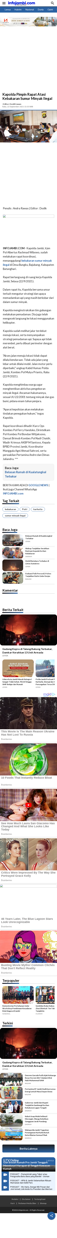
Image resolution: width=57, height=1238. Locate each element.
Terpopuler (10, 980)
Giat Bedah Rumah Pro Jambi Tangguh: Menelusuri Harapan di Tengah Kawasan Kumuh (26, 1165)
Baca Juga (9, 530)
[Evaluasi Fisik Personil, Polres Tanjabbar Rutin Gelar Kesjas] (12, 578)
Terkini (7, 1023)
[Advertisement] (28, 62)
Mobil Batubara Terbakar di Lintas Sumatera (37, 562)
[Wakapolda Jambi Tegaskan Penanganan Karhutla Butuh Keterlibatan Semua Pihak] (11, 1134)
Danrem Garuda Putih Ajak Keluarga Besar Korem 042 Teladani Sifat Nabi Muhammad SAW (40, 1078)
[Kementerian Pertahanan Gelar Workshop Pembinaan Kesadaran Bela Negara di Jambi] (18, 995)
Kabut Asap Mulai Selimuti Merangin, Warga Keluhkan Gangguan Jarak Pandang (36, 1119)
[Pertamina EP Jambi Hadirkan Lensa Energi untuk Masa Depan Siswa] (11, 1093)
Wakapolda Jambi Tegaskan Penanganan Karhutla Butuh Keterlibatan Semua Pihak (37, 1132)
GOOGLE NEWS (38, 485)
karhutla (37, 509)
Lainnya (50, 1160)
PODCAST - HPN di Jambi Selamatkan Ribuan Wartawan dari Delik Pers (30, 1182)
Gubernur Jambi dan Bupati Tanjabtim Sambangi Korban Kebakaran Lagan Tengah (37, 1105)
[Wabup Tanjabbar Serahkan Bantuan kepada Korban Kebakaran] (12, 553)
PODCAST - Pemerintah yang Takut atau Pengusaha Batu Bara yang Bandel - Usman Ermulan (29, 1176)
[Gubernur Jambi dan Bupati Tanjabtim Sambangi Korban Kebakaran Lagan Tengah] (11, 1106)
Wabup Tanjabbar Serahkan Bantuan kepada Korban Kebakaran (37, 551)
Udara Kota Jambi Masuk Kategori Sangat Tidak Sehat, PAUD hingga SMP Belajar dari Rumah (17, 682)
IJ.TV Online (11, 1160)
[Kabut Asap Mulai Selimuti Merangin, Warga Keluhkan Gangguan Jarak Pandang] (11, 1120)
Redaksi (15, 1199)
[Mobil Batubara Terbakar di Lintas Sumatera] (12, 565)
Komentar (10, 590)
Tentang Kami (39, 1199)
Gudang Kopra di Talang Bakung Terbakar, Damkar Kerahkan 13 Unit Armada (27, 650)
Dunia (41, 9)
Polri (24, 509)
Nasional (29, 9)
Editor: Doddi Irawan (12, 104)
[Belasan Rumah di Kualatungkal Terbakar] (12, 540)
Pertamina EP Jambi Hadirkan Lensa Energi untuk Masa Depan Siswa (40, 1090)
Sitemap (43, 1203)
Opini (50, 9)
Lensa (8, 9)
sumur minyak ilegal (15, 515)
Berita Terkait (12, 610)
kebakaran (10, 509)
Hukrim (18, 9)
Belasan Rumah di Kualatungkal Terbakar (38, 537)
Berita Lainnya (28, 1148)
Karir (13, 1203)
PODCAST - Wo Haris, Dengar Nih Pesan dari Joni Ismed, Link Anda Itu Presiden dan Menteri (31, 1188)
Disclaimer (26, 1199)
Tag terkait (10, 501)
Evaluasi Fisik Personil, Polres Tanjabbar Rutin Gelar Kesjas (38, 574)
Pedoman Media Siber (27, 1203)
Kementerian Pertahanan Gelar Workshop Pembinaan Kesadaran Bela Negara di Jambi (17, 1008)
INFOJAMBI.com (13, 493)
